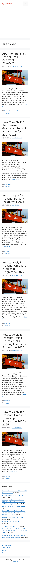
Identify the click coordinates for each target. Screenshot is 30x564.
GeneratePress (15, 561)
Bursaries (7, 251)
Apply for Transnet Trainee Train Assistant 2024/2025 (14, 58)
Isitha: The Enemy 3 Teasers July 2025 (14, 506)
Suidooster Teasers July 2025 (11, 522)
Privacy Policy (6, 545)
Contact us (5, 553)
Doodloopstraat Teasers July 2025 (13, 495)
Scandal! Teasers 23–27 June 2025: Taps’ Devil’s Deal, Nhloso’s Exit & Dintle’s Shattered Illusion (14, 513)
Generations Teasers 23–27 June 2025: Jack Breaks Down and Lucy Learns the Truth (14, 530)
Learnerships (16, 111)
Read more (15, 179)
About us (5, 550)
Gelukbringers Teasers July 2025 (12, 517)
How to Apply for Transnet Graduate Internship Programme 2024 (14, 267)
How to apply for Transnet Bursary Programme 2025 (13, 198)
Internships (7, 111)
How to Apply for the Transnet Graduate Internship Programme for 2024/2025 (14, 128)
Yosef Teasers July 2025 (9, 526)
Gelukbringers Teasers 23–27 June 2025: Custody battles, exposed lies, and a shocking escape (13, 502)
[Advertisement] (15, 23)
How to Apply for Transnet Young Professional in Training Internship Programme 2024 (14, 341)
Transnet (7, 113)
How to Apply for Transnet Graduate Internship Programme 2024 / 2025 (14, 418)
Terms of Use (6, 547)
